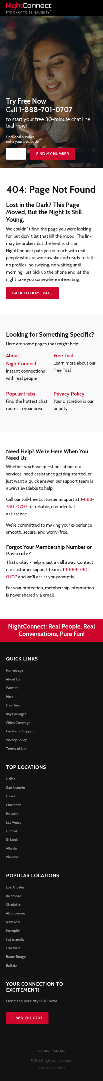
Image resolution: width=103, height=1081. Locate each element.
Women (12, 687)
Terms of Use (16, 748)
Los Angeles (15, 887)
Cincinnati (13, 805)
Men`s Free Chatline (51, 1068)
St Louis (12, 839)
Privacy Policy (69, 394)
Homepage (14, 670)
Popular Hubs (20, 394)
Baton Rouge (16, 956)
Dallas (10, 779)
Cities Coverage (18, 722)
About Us (13, 679)
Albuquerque (15, 913)
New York (13, 922)
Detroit (11, 831)
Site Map (59, 1051)
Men (9, 696)
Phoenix (12, 857)
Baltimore (13, 896)
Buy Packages (16, 714)
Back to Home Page (32, 293)
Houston (13, 813)
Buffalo (11, 965)
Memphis (13, 930)
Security (42, 1051)
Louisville (13, 948)
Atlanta (11, 848)
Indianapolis (15, 939)
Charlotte (13, 904)
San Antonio (15, 787)
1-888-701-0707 (27, 1018)
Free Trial (63, 356)
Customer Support (20, 731)
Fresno (11, 796)
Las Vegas (13, 822)
